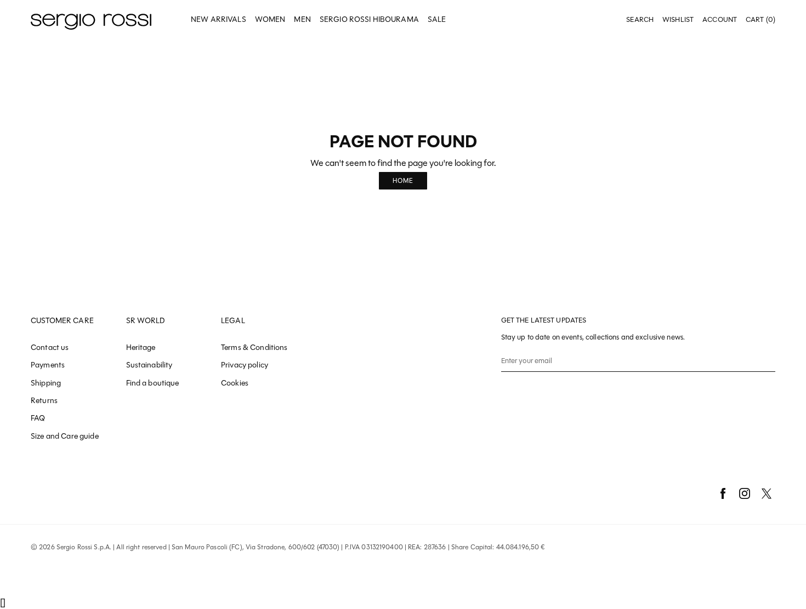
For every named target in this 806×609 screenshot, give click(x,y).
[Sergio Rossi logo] (91, 20)
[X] (766, 493)
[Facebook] (722, 493)
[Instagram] (744, 493)
